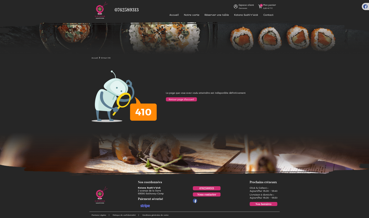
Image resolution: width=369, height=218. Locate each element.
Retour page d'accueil (181, 99)
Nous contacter (206, 194)
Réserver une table (217, 14)
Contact (268, 14)
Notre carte (191, 14)
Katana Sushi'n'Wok (246, 14)
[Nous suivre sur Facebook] (365, 6)
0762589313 (127, 10)
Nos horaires (263, 204)
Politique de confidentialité (124, 215)
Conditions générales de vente (155, 215)
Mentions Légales (99, 215)
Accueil (174, 14)
